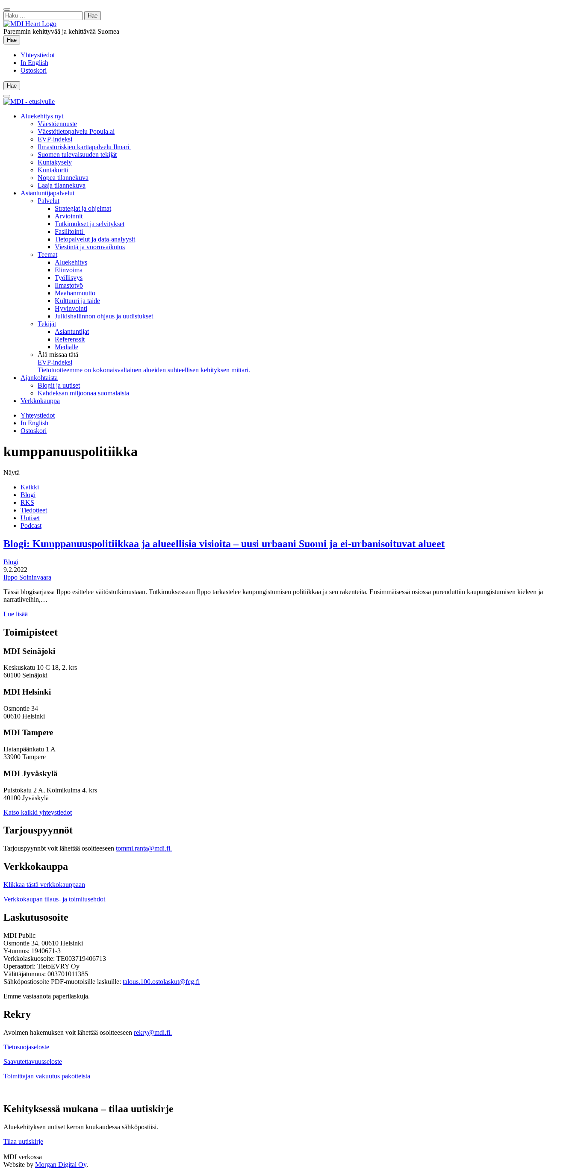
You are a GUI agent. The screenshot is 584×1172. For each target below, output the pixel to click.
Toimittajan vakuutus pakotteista (46, 1076)
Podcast (31, 525)
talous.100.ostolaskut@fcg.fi (161, 981)
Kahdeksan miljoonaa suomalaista (85, 393)
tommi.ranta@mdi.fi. (144, 848)
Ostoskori (34, 70)
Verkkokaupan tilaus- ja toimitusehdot (54, 899)
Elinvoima (69, 270)
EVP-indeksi (55, 139)
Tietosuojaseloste (26, 1047)
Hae (13, 39)
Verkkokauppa (40, 400)
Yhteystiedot (38, 55)
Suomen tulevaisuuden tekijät (77, 154)
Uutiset (30, 517)
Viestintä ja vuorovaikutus (90, 246)
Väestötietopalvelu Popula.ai (76, 131)
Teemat (47, 254)
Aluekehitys (71, 262)
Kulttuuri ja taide (77, 300)
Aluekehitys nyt (42, 116)
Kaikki (30, 487)
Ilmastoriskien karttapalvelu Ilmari (84, 146)
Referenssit (70, 339)
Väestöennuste (57, 123)
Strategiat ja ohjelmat (83, 208)
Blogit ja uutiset (59, 385)
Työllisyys (69, 277)
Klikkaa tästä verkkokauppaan (44, 884)
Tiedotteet (34, 510)
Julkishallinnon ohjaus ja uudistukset (104, 316)
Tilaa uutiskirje (23, 1141)
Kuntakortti (53, 170)
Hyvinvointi (71, 308)
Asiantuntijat (72, 331)
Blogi (28, 494)
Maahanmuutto (75, 293)
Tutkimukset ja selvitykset (89, 223)
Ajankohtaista (39, 377)
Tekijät (47, 323)
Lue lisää (15, 614)
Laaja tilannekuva (62, 185)
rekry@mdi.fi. (153, 1032)
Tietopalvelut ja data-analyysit (95, 239)
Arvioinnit (69, 216)
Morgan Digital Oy (60, 1164)
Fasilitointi (70, 231)
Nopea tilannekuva (63, 177)
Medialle (66, 346)
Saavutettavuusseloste (32, 1061)
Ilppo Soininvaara (27, 577)
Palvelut (48, 200)
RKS (27, 502)
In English (34, 62)
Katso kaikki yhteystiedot (37, 812)
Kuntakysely (55, 162)
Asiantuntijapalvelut (47, 193)
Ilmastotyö (69, 285)
